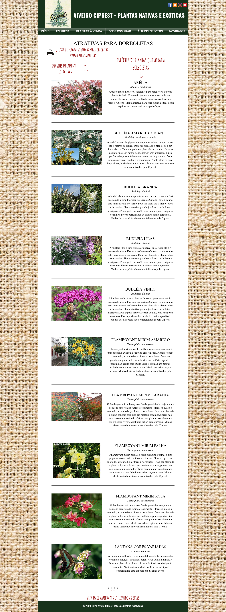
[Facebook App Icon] (170, 5)
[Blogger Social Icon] (175, 5)
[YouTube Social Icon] (185, 5)
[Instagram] (180, 5)
